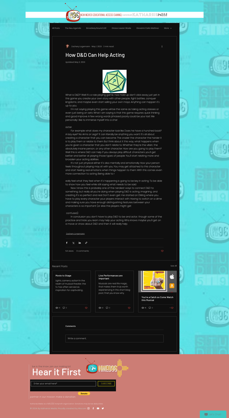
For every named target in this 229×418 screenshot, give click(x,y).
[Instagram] (88, 408)
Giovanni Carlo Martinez (147, 28)
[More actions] (162, 46)
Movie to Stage (63, 275)
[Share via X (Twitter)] (73, 243)
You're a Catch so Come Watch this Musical (157, 298)
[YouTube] (98, 408)
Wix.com (82, 408)
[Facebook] (93, 408)
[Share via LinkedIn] (79, 243)
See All (174, 265)
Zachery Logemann (75, 233)
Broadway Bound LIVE (96, 28)
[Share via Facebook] (66, 243)
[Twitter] (102, 408)
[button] (84, 393)
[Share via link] (86, 243)
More (166, 28)
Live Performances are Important (111, 277)
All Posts (56, 28)
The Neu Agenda (73, 28)
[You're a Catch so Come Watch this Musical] (157, 281)
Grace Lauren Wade (121, 28)
